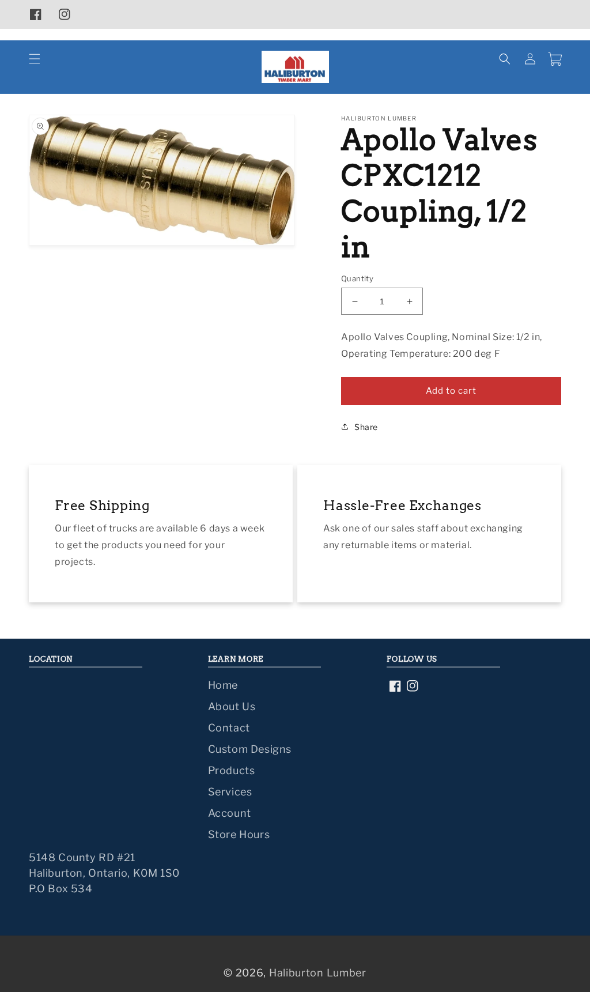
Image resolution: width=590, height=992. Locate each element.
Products (231, 770)
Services (230, 792)
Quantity (357, 278)
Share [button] (366, 427)
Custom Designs (250, 749)
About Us (232, 706)
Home (223, 685)
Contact (229, 728)
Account (229, 813)
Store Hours (239, 834)
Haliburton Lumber (317, 973)
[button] (34, 58)
